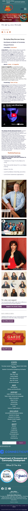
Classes (14, 421)
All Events (14, 364)
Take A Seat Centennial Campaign (14, 396)
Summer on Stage (14, 415)
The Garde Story (14, 434)
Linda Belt (13, 47)
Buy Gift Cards (6, 349)
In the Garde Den (14, 382)
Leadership (14, 430)
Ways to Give (14, 400)
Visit (14, 372)
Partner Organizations (14, 408)
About (14, 424)
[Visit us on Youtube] (9, 488)
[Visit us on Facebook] (2, 488)
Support (14, 392)
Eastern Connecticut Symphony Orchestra (14, 369)
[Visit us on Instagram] (6, 488)
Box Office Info (14, 378)
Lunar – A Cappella (13, 64)
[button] (2, 32)
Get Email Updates (20, 2)
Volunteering (14, 438)
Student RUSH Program (14, 419)
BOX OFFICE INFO (7, 314)
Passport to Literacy (14, 417)
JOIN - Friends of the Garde (8, 1)
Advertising (14, 402)
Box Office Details (7, 321)
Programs (14, 428)
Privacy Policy (24, 509)
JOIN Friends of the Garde (14, 394)
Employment (14, 432)
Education (14, 411)
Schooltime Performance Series (14, 413)
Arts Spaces (14, 387)
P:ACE (14, 406)
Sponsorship (14, 404)
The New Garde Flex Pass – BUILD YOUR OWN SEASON (14, 366)
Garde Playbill (14, 376)
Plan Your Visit (14, 374)
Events (14, 362)
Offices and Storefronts (14, 389)
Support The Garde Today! (14, 306)
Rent (14, 385)
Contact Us (14, 436)
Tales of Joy (14, 82)
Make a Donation (14, 398)
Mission (14, 426)
